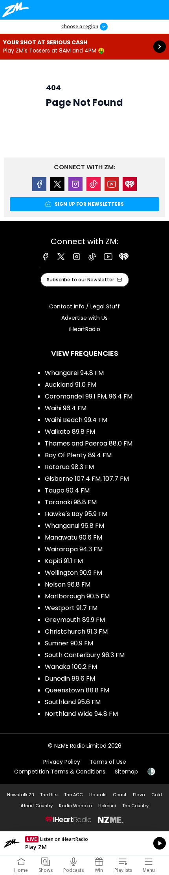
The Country (135, 806)
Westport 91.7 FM (71, 607)
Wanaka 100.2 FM (71, 666)
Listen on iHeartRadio (84, 843)
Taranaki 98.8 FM (71, 502)
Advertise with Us (84, 318)
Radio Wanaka (75, 806)
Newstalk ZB (20, 795)
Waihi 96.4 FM (65, 408)
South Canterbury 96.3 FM (85, 654)
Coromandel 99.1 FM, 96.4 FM (88, 396)
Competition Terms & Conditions (59, 771)
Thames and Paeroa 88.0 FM (88, 443)
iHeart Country (37, 806)
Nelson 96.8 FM (67, 584)
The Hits (49, 795)
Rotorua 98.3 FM (69, 466)
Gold (156, 795)
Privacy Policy (61, 762)
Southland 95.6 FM (73, 702)
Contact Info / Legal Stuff (84, 306)
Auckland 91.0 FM (70, 384)
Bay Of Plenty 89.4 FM (78, 455)
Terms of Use (108, 762)
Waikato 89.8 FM (70, 431)
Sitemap (126, 771)
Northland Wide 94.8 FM (81, 713)
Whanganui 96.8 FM (74, 525)
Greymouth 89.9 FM (75, 619)
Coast (120, 795)
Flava (139, 795)
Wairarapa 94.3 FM (74, 549)
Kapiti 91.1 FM (64, 560)
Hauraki (98, 795)
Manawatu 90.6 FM (73, 537)
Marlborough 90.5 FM (77, 596)
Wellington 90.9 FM (73, 572)
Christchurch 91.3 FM (76, 631)
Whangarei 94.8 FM (74, 372)
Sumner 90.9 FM (69, 643)
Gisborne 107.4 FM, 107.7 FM (87, 478)
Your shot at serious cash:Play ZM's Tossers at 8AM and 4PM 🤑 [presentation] (84, 47)
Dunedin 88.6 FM (70, 678)
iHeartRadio (84, 329)
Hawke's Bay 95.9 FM (76, 513)
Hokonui (107, 806)
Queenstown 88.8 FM (77, 690)
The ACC (73, 795)
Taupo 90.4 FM (67, 490)
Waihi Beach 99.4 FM (76, 419)
